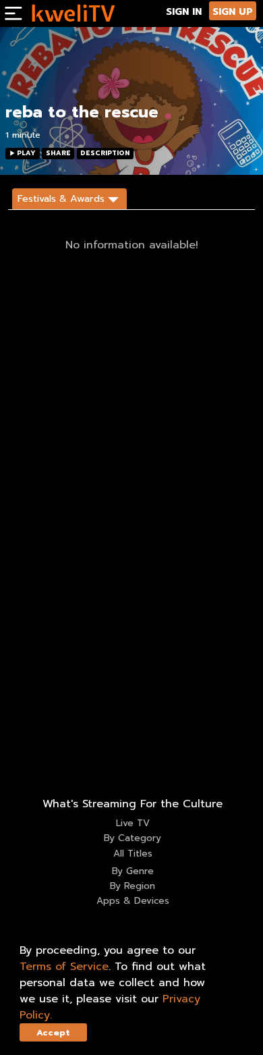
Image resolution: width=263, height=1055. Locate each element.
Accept (53, 1032)
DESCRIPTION (104, 153)
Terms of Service (64, 966)
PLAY (26, 153)
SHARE (58, 153)
